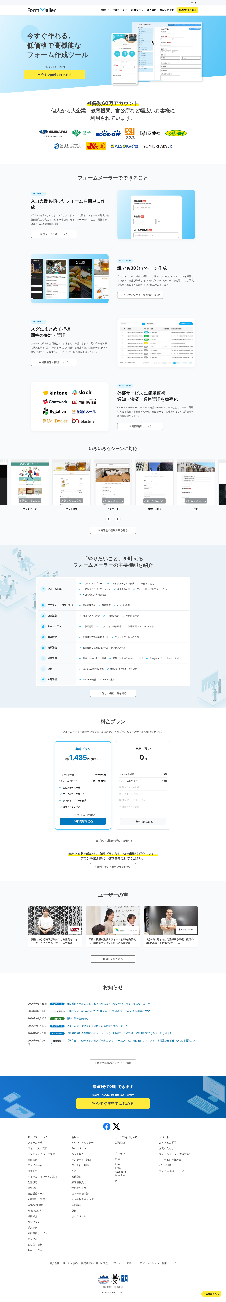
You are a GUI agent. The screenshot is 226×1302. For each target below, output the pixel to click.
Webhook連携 (36, 1204)
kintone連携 (34, 1210)
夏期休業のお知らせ (78, 1018)
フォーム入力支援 (37, 1148)
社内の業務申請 (80, 1193)
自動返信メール (36, 1193)
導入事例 (152, 9)
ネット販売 (77, 1154)
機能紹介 (33, 1216)
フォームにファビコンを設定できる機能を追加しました (97, 1025)
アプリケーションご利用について (158, 1263)
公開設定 (33, 1182)
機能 (103, 9)
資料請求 (76, 1204)
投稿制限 (33, 1170)
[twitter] (116, 1126)
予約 (73, 1170)
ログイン (194, 2)
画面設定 (33, 1159)
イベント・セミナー (82, 1142)
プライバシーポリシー (123, 1263)
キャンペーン (78, 1148)
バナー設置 (165, 1165)
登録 (73, 1210)
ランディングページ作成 (41, 1154)
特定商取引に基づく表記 (94, 1263)
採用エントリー (80, 1188)
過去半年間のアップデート (174, 1170)
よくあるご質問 (167, 1142)
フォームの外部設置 (170, 1159)
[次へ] (118, 519)
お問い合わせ (166, 1148)
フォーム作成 (35, 1142)
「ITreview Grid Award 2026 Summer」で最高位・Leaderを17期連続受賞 (108, 1011)
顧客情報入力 (78, 1182)
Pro (117, 1181)
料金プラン (137, 9)
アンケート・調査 (81, 1159)
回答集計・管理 (36, 1199)
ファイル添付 (35, 1165)
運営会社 (54, 1263)
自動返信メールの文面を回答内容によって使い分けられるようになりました (108, 1003)
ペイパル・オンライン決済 (42, 1176)
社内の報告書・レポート (85, 1199)
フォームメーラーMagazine (174, 1154)
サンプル (33, 1238)
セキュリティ (35, 1250)
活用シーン (119, 9)
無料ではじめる (187, 9)
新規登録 (120, 1142)
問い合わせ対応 (80, 1165)
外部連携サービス (37, 1233)
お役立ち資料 (167, 9)
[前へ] (108, 519)
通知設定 (33, 1188)
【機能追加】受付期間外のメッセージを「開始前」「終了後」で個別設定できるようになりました (121, 1033)
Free (117, 1158)
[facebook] (106, 1126)
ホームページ (78, 1216)
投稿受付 (76, 1176)
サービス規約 (70, 1263)
